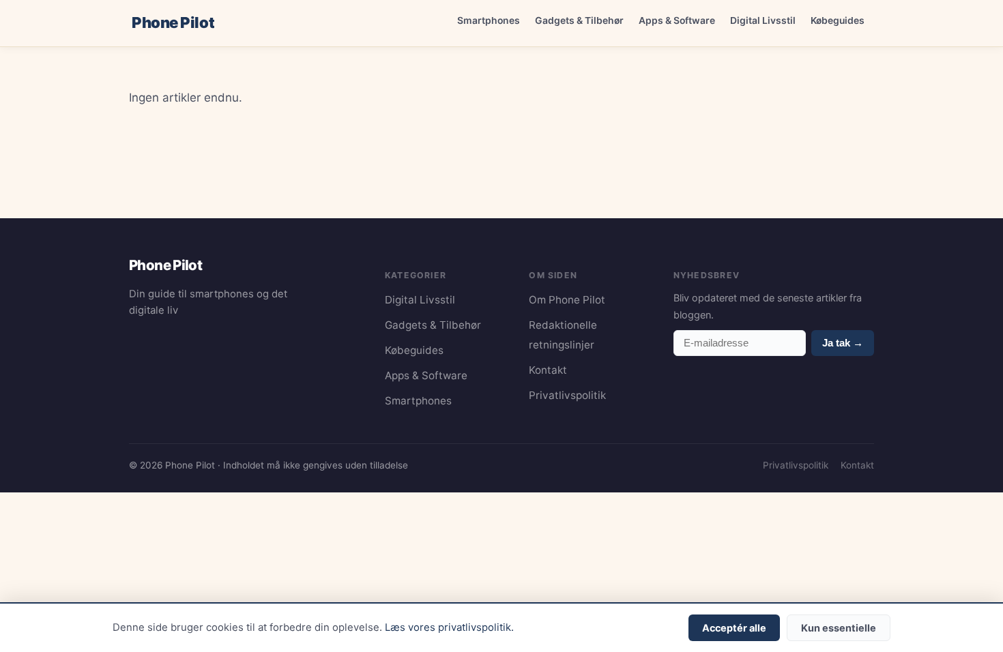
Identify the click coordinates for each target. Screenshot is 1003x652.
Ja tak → (842, 343)
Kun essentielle (838, 628)
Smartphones (488, 20)
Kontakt (548, 370)
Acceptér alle (734, 628)
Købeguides (837, 20)
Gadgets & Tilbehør (579, 20)
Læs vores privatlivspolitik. (449, 627)
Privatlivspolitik (567, 395)
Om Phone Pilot (567, 299)
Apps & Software (677, 20)
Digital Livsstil (763, 20)
